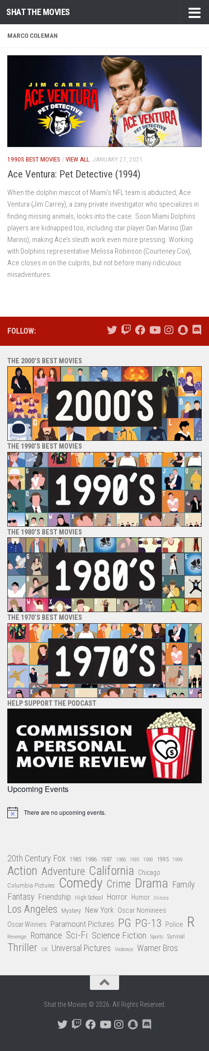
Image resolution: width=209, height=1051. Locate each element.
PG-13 (148, 923)
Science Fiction (119, 935)
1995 (163, 859)
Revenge (16, 936)
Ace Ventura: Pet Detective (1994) (73, 174)
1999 (177, 860)
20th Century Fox (36, 858)
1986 (91, 859)
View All (77, 159)
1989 (134, 860)
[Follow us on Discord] (197, 330)
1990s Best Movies (33, 159)
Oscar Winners (27, 924)
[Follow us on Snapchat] (182, 330)
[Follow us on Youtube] (154, 330)
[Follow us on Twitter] (112, 330)
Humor (140, 897)
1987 (106, 859)
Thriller (22, 948)
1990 (148, 860)
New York (99, 910)
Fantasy (21, 896)
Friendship (54, 897)
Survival (176, 936)
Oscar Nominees (142, 910)
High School (89, 897)
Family (183, 884)
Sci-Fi (77, 935)
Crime (118, 884)
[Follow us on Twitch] (126, 330)
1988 (121, 860)
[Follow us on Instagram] (168, 330)
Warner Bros (157, 948)
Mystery (71, 910)
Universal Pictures (81, 948)
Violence (124, 949)
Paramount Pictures (82, 924)
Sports (156, 936)
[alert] (104, 812)
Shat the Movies (38, 12)
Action (22, 871)
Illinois (161, 898)
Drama (151, 883)
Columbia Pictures (31, 885)
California (111, 871)
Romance (46, 935)
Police (174, 925)
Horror (117, 897)
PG (124, 923)
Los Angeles (32, 909)
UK (44, 949)
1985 (75, 859)
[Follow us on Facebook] (140, 330)
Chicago (149, 872)
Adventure (63, 871)
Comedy (81, 883)
